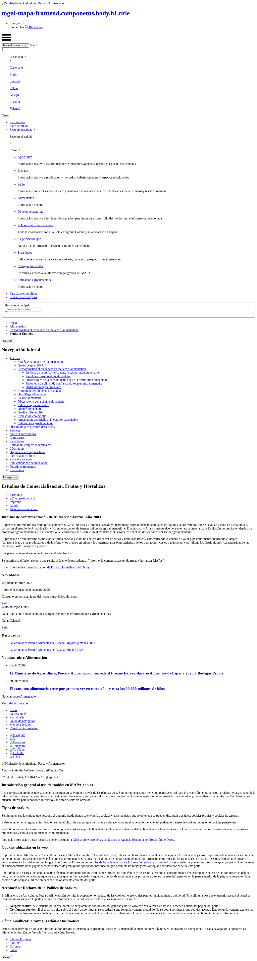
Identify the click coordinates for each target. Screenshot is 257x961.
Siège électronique (29, 239)
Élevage (23, 170)
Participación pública (23, 455)
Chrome (15, 946)
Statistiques (25, 252)
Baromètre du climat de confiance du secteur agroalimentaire (64, 383)
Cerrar (6, 957)
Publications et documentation (29, 463)
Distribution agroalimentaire (43, 387)
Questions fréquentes (23, 466)
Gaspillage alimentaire (32, 394)
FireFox (15, 943)
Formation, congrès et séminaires (30, 445)
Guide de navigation (22, 721)
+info (5, 603)
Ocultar (7, 340)
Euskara (15, 101)
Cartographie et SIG (30, 266)
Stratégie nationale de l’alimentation (40, 361)
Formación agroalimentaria (35, 280)
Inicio (13, 322)
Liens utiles (17, 470)
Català (14, 88)
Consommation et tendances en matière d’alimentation (44, 330)
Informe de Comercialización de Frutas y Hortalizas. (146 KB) (49, 567)
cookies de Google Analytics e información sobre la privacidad (128, 862)
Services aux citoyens (23, 297)
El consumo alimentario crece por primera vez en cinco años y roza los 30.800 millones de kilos (87, 689)
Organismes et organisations (27, 452)
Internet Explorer (20, 939)
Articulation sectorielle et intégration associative (48, 419)
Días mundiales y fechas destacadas (32, 426)
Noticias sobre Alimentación (19, 696)
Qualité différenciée (30, 412)
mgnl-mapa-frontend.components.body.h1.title (66, 13)
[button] (128, 45)
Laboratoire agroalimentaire (35, 423)
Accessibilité (18, 713)
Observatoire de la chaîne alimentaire (41, 401)
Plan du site (17, 717)
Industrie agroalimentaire (33, 405)
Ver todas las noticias (15, 703)
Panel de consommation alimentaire (48, 376)
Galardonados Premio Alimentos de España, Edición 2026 (46, 649)
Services (15, 430)
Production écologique (32, 416)
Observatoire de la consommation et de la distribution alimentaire (67, 380)
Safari (13, 950)
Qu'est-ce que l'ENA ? (32, 365)
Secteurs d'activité (21, 129)
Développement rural (31, 211)
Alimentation (26, 198)
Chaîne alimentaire (29, 398)
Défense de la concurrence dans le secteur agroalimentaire (62, 372)
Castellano (16, 67)
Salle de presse (19, 126)
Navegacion (10, 477)
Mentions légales (20, 724)
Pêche (21, 184)
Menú (33, 45)
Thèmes (15, 358)
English (14, 74)
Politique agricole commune (35, 225)
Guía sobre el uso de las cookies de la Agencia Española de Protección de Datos (123, 839)
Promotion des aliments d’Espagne (39, 390)
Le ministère (17, 122)
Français (15, 81)
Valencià (15, 108)
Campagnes (17, 437)
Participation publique (23, 293)
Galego (14, 95)
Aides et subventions (23, 434)
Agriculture (25, 157)
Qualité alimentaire (30, 408)
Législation (17, 448)
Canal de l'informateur (24, 728)
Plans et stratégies (21, 459)
